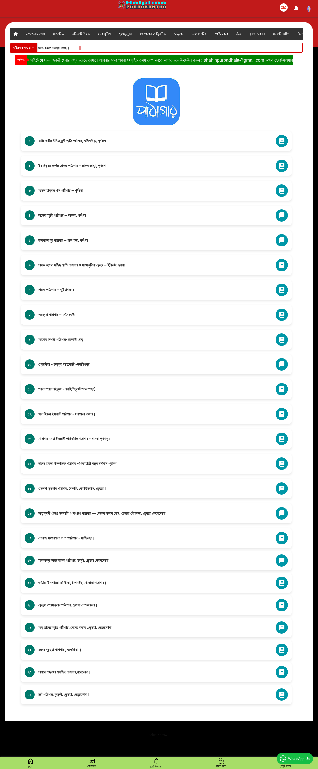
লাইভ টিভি (221, 766)
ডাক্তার (178, 34)
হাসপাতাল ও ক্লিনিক (153, 34)
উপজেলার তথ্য (35, 34)
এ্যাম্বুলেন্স (125, 34)
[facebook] (284, 7)
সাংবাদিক (58, 34)
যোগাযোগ (91, 766)
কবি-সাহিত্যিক (81, 34)
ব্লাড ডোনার (257, 34)
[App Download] (309, 9)
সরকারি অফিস (281, 34)
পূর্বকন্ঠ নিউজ (285, 766)
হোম (30, 766)
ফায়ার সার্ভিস (199, 34)
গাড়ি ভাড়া (221, 34)
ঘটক (238, 34)
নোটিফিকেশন (156, 767)
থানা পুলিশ (104, 34)
